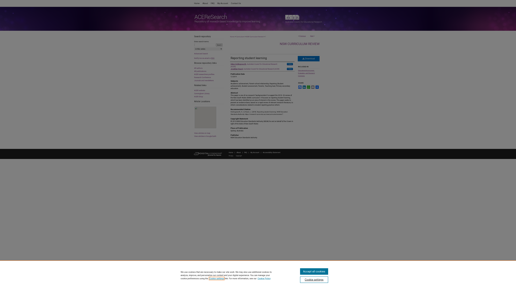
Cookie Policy (264, 278)
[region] (258, 275)
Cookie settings (216, 278)
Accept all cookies (314, 271)
